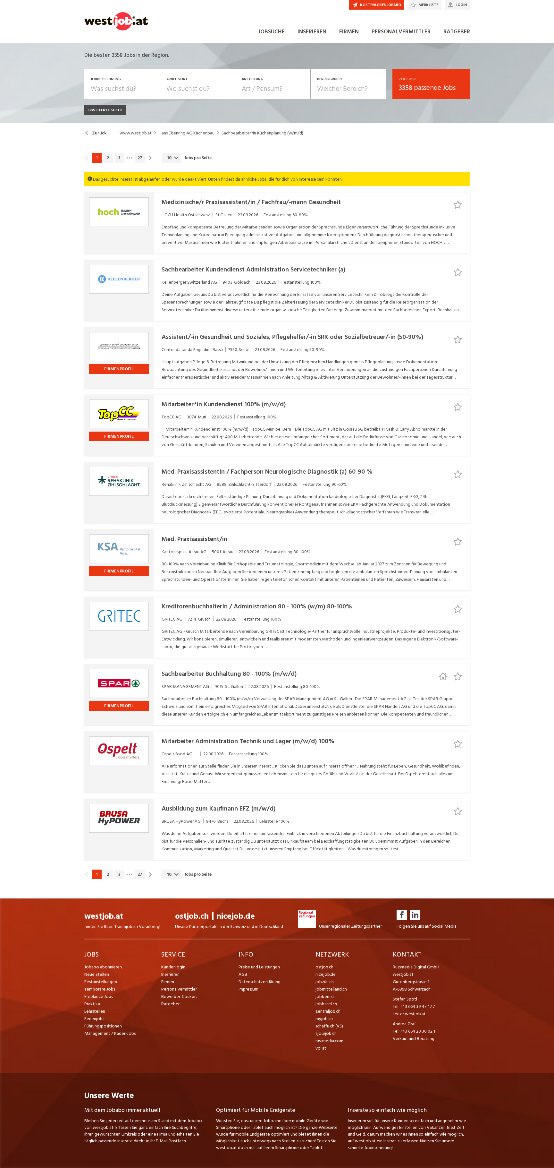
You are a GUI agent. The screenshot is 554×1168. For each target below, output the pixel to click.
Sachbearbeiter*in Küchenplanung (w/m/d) (262, 133)
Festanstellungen (100, 981)
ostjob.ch (192, 916)
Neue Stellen (96, 974)
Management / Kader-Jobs (110, 1033)
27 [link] (140, 157)
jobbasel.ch (326, 1004)
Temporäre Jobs (99, 989)
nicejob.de (236, 916)
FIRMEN (349, 31)
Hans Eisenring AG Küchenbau (186, 133)
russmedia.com (329, 1040)
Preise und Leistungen (259, 967)
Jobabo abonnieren (103, 967)
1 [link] (96, 157)
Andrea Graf (404, 1023)
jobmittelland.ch (331, 989)
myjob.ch (324, 1018)
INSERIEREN (312, 31)
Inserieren (170, 974)
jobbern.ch (325, 996)
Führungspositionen (103, 1026)
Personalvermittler (179, 989)
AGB (243, 974)
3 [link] (119, 157)
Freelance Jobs (98, 996)
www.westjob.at (136, 133)
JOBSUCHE (271, 31)
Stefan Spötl (405, 999)
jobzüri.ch (324, 981)
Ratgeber (170, 1004)
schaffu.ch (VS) (329, 1026)
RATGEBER (456, 31)
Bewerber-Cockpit (179, 996)
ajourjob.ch (326, 1033)
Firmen (167, 981)
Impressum (248, 989)
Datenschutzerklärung (260, 981)
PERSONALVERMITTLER (401, 31)
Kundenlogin (173, 967)
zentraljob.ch (327, 1011)
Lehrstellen (94, 1011)
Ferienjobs (94, 1018)
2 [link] (108, 157)
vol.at (320, 1048)
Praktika (92, 1004)
